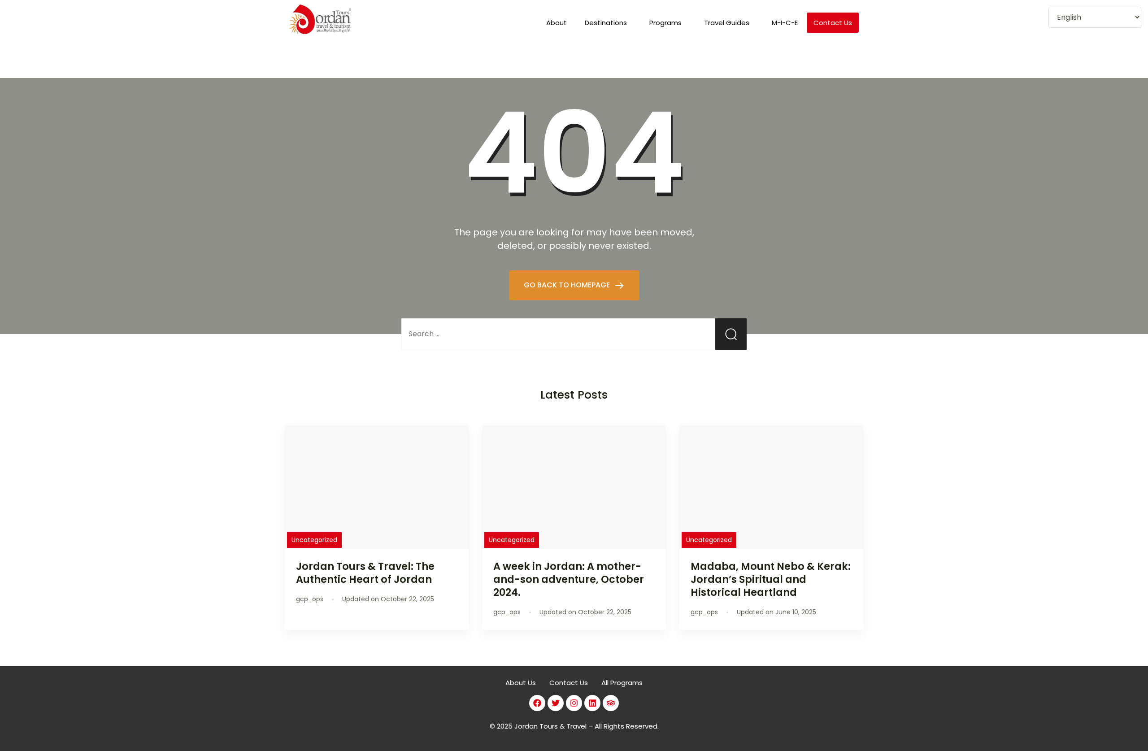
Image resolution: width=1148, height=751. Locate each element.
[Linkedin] (592, 703)
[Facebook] (537, 703)
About (556, 22)
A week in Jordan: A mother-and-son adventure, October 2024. (568, 579)
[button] (608, 23)
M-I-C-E (785, 22)
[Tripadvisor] (611, 703)
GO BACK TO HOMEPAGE (568, 285)
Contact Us (832, 22)
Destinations (606, 22)
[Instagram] (574, 703)
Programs (665, 22)
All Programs (622, 682)
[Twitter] (556, 703)
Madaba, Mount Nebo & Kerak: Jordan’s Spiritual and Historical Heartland (771, 579)
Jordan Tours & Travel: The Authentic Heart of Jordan (365, 572)
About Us (520, 682)
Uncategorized (314, 539)
